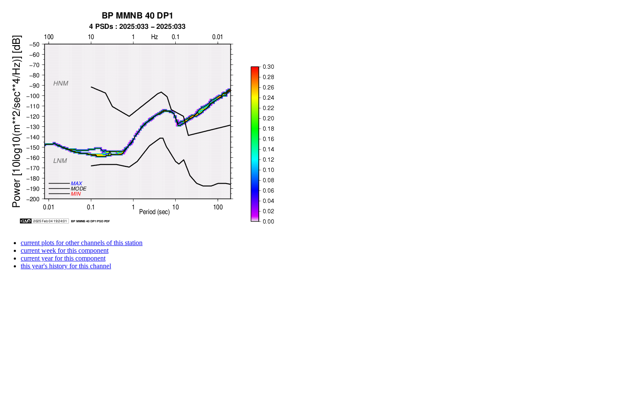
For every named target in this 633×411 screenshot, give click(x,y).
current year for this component (63, 258)
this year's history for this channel (66, 266)
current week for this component (65, 250)
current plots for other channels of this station (82, 242)
